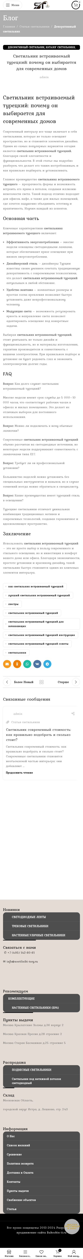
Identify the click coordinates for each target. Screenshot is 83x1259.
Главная (9, 26)
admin (44, 77)
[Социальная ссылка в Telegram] (47, 664)
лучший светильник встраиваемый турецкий (39, 595)
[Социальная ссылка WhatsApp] (27, 664)
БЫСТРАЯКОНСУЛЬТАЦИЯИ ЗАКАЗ (72, 1226)
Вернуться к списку (41, 682)
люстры (13, 604)
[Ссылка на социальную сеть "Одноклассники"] (17, 664)
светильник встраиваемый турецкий (33, 613)
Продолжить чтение (19, 772)
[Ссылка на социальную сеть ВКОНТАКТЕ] (37, 664)
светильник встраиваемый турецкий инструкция (41, 635)
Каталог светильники (60, 47)
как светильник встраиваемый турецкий (35, 586)
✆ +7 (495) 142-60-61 (19, 952)
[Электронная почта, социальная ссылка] (7, 664)
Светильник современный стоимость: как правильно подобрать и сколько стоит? (38, 734)
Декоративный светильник (26, 47)
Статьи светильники (35, 26)
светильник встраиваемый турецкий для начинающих (36, 623)
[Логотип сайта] (41, 4)
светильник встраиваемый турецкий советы (38, 644)
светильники (17, 652)
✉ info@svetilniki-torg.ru (20, 961)
